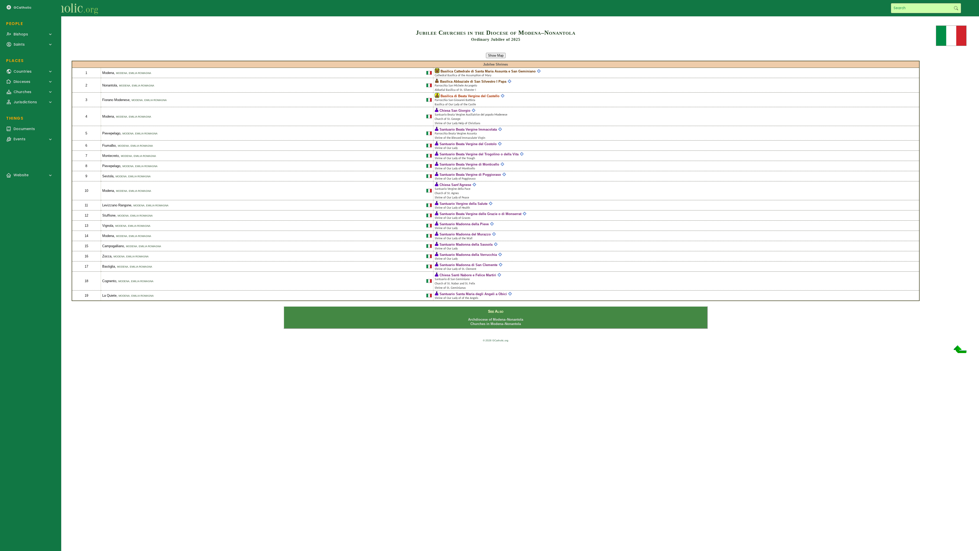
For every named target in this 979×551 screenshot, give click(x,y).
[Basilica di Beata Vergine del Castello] (437, 96)
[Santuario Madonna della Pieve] (437, 224)
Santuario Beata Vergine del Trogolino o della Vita (479, 154)
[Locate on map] (539, 71)
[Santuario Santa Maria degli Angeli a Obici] (437, 294)
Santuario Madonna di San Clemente (468, 265)
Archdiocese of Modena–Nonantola (495, 319)
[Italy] (951, 35)
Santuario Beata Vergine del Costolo (468, 144)
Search (955, 8)
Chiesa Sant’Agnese (455, 185)
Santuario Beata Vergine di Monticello (469, 164)
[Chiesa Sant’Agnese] (437, 185)
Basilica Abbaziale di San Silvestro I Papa (473, 81)
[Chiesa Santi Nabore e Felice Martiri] (437, 275)
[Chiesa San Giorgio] (437, 110)
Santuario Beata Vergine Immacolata (468, 129)
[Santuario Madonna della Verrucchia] (437, 255)
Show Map (496, 55)
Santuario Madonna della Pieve (464, 224)
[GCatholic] (62, 8)
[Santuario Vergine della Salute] (437, 204)
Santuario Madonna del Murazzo (465, 234)
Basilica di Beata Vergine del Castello (470, 96)
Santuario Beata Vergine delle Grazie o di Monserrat (480, 214)
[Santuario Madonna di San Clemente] (437, 265)
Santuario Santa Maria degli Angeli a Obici (473, 294)
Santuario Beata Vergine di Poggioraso (470, 175)
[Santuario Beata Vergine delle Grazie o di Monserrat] (437, 214)
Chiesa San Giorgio (455, 110)
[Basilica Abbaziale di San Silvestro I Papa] (437, 81)
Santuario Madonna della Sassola (466, 244)
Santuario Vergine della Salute (463, 204)
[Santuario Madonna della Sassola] (437, 244)
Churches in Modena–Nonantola (495, 324)
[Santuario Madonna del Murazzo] (437, 234)
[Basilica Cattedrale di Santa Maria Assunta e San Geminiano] (437, 71)
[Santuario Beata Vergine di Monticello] (437, 164)
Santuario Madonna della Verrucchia (468, 255)
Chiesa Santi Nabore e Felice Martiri (468, 275)
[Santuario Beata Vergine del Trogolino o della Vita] (437, 154)
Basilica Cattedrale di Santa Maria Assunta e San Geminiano (488, 71)
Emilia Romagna (140, 73)
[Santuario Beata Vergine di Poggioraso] (437, 175)
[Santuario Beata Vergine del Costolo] (437, 144)
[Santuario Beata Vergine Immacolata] (437, 129)
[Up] (960, 351)
